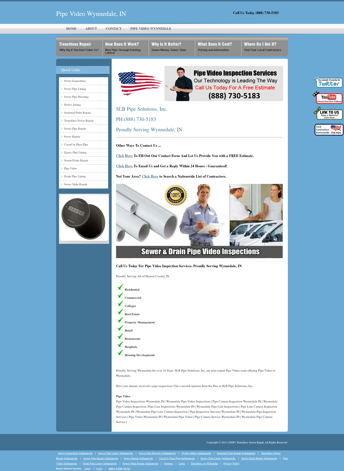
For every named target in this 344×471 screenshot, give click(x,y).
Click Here (124, 155)
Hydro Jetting (72, 105)
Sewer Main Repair (75, 184)
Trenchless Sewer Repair (79, 121)
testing (87, 468)
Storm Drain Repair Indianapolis (259, 458)
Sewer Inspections (75, 81)
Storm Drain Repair (76, 160)
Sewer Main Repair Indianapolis (140, 463)
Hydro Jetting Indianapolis (196, 453)
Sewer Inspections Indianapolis (75, 453)
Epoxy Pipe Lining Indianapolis (218, 458)
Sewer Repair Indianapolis (138, 458)
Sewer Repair (72, 137)
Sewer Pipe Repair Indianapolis (100, 458)
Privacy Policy (231, 463)
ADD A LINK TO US (119, 468)
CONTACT (113, 28)
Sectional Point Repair (77, 113)
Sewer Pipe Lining (75, 89)
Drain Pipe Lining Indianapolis (100, 463)
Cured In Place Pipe (76, 144)
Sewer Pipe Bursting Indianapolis (157, 453)
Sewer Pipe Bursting (76, 97)
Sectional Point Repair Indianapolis (236, 453)
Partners (168, 463)
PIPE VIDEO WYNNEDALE (150, 28)
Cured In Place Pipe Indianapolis (177, 458)
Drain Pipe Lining (75, 176)
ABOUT (91, 28)
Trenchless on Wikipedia (204, 463)
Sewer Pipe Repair (75, 129)
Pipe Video (70, 168)
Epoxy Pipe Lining (75, 152)
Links (182, 463)
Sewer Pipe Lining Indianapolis (115, 453)
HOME (71, 28)
